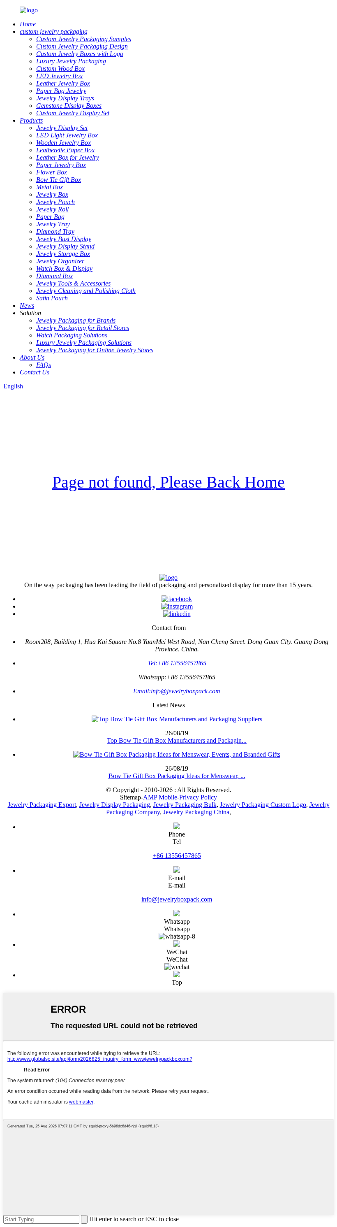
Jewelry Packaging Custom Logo (263, 804)
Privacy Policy (198, 797)
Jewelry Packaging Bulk (185, 804)
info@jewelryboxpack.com (176, 899)
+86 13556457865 (177, 855)
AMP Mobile (160, 797)
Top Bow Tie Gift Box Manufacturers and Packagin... (177, 740)
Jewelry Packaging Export (42, 804)
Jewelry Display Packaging (114, 804)
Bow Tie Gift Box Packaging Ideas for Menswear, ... (176, 775)
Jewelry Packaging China (196, 812)
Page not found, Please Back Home (168, 482)
